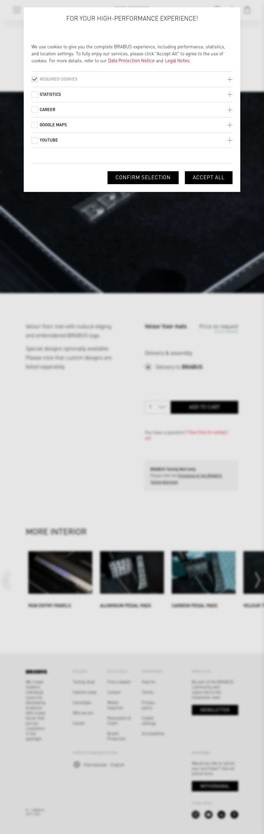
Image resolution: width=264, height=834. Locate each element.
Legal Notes (177, 60)
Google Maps (53, 125)
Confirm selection (143, 177)
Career (47, 109)
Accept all (209, 177)
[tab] (132, 79)
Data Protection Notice (131, 60)
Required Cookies (58, 79)
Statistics (50, 94)
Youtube (49, 140)
